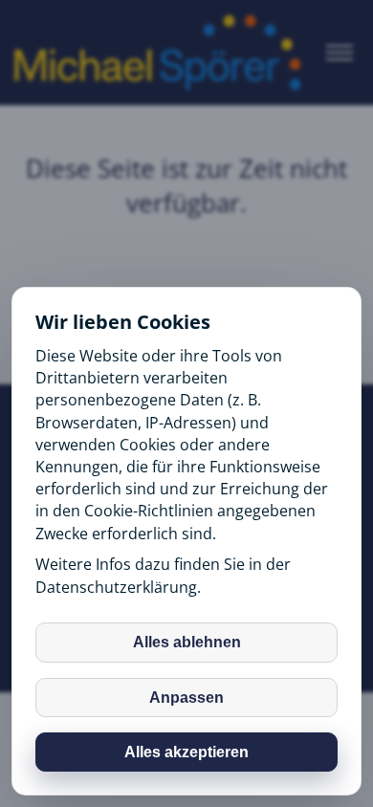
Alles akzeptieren (186, 752)
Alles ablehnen (187, 642)
